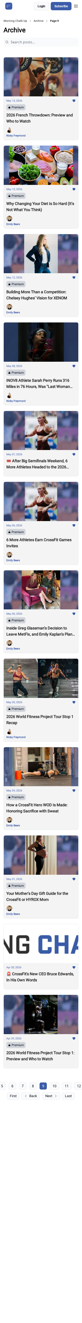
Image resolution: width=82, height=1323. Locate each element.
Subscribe (61, 6)
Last (68, 1096)
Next (48, 1096)
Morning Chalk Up (15, 21)
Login (41, 6)
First (13, 1096)
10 (54, 1086)
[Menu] (76, 5)
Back (33, 1096)
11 (67, 1086)
